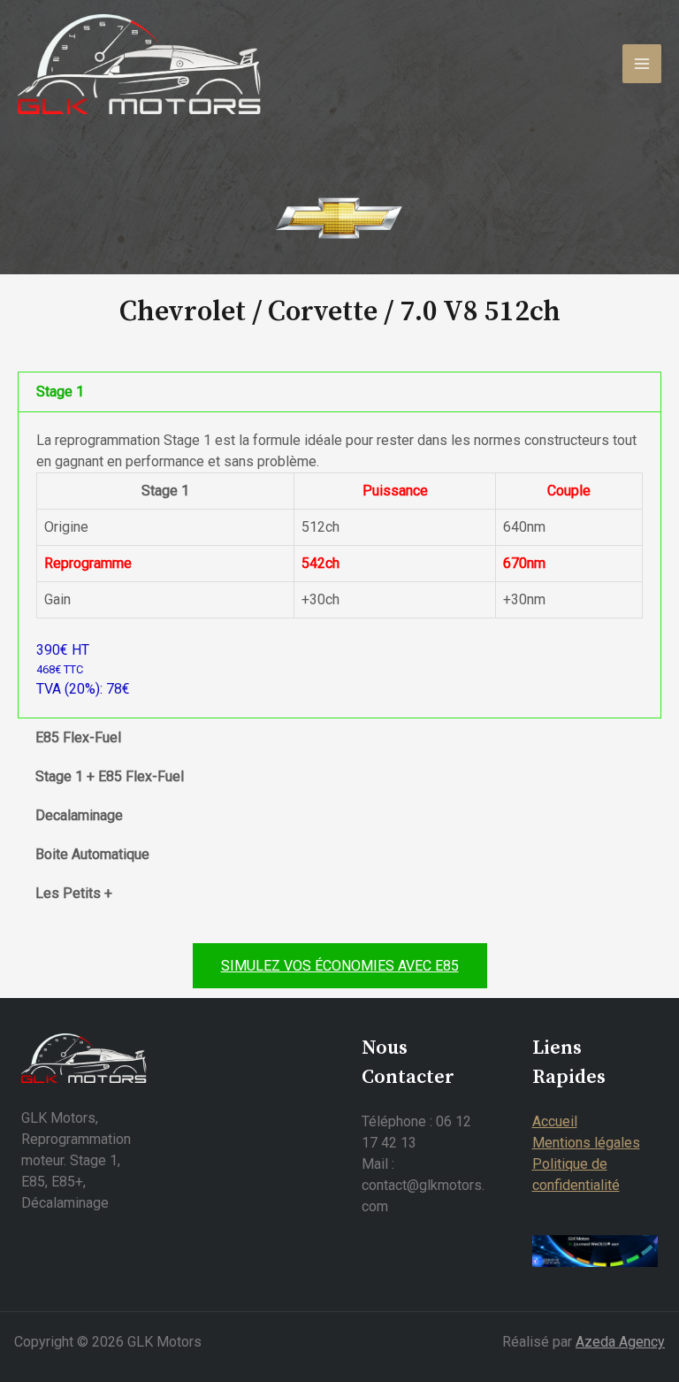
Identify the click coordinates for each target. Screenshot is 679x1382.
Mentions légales (586, 1142)
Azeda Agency (620, 1341)
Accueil (554, 1121)
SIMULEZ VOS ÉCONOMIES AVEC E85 (340, 965)
